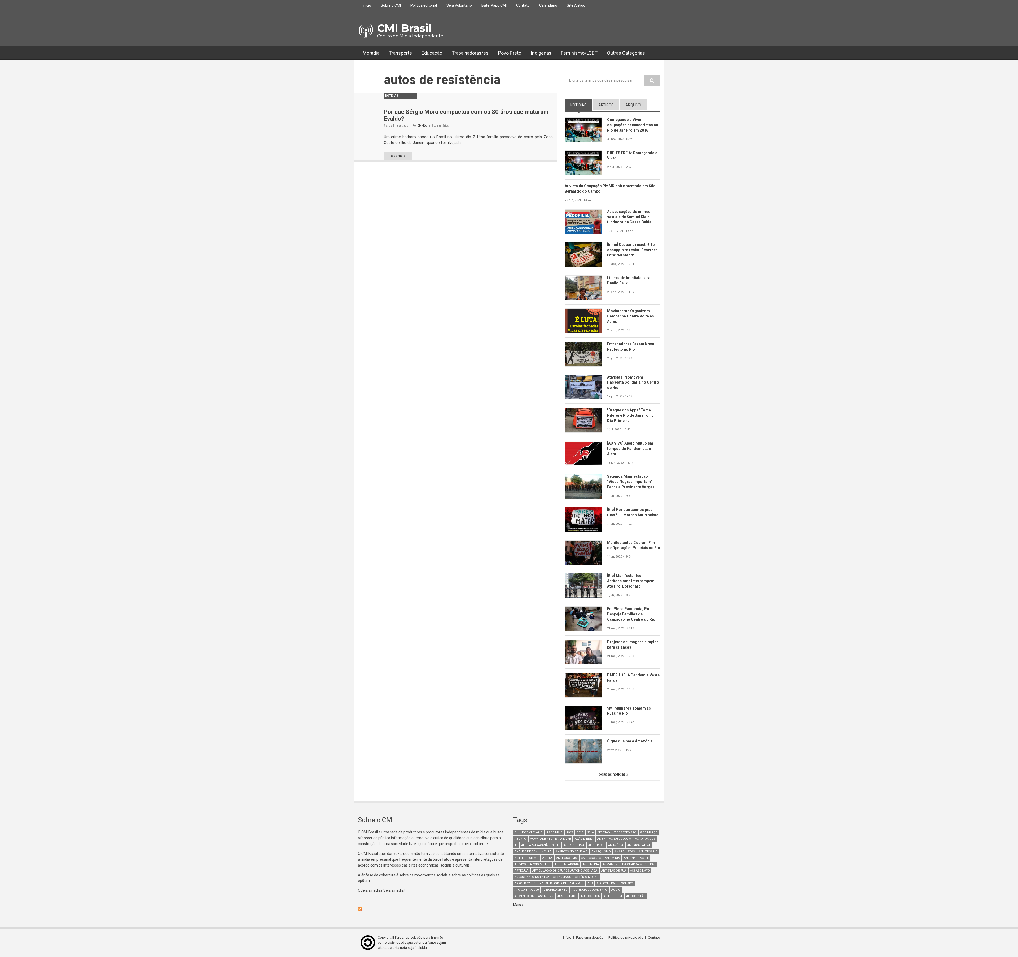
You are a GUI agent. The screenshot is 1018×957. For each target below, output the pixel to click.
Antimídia (612, 858)
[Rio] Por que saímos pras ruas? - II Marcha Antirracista (633, 512)
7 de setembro (625, 832)
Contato (523, 5)
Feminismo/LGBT (579, 53)
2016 (590, 832)
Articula (521, 870)
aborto (520, 839)
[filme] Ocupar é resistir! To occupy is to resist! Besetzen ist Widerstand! (632, 249)
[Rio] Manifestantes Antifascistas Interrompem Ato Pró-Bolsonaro (631, 580)
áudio (615, 889)
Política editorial (423, 5)
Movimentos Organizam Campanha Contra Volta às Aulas (630, 316)
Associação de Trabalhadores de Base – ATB (549, 883)
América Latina (638, 845)
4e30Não (604, 832)
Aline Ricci (596, 845)
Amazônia (615, 845)
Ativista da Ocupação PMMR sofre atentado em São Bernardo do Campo (610, 188)
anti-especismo (526, 858)
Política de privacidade (625, 937)
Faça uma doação (590, 937)
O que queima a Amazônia (630, 741)
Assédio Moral (586, 877)
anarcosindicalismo (571, 851)
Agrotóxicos (645, 839)
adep (601, 839)
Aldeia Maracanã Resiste (540, 845)
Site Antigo (576, 5)
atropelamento (555, 889)
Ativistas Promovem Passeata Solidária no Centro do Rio (633, 382)
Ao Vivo (520, 864)
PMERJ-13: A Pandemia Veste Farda (633, 677)
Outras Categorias (626, 53)
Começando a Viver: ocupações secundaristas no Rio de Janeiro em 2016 (632, 125)
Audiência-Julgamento (589, 889)
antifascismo (566, 858)
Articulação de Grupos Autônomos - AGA (564, 870)
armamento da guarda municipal (629, 864)
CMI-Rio (422, 125)
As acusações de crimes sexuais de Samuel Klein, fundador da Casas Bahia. (629, 217)
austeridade (567, 896)
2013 (580, 832)
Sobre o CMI (391, 5)
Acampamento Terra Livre (550, 839)
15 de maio (555, 832)
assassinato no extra (532, 877)
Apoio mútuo (540, 864)
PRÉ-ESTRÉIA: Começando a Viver (632, 155)
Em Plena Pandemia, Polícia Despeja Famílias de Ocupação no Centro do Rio (632, 614)
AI (516, 845)
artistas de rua (613, 870)
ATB (590, 883)
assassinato (640, 870)
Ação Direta (584, 839)
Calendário (548, 5)
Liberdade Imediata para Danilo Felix (628, 280)
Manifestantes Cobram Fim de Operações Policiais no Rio (633, 545)
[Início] (365, 31)
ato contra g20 (527, 889)
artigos (606, 105)
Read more (398, 156)
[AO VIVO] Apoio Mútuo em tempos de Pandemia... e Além (630, 448)
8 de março (648, 832)
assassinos (562, 877)
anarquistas (625, 851)
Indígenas (541, 53)
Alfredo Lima (574, 845)
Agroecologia (620, 839)
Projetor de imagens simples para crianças (633, 644)
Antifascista (591, 858)
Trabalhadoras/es (470, 53)
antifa (547, 858)
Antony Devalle (636, 858)
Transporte (400, 53)
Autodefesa (613, 896)
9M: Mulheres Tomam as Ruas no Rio (629, 711)
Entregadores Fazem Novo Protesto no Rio (630, 346)
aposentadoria (567, 864)
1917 (570, 832)
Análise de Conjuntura (533, 851)
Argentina (591, 864)
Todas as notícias (611, 774)
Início (367, 5)
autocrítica (590, 896)
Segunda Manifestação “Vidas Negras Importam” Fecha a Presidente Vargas (631, 481)
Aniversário (648, 851)
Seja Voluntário (459, 5)
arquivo (633, 105)
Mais (517, 905)
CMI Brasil (404, 27)
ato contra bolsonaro (615, 883)
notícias (581, 105)
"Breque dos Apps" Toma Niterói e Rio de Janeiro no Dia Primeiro (630, 415)
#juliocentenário (529, 832)
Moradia (371, 53)
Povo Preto (509, 53)
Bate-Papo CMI (494, 5)
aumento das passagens (534, 896)
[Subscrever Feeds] (431, 909)
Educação (432, 53)
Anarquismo (601, 851)
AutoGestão (636, 896)
